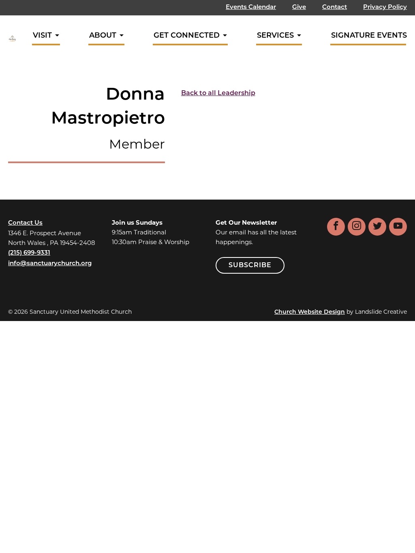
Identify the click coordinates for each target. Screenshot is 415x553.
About (102, 36)
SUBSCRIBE (250, 265)
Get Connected (187, 36)
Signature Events (369, 36)
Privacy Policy (385, 7)
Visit (42, 36)
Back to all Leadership (218, 93)
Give (299, 7)
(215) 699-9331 (29, 253)
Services (275, 36)
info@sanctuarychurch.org (50, 264)
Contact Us (25, 223)
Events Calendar (251, 7)
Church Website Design (309, 312)
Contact (334, 7)
